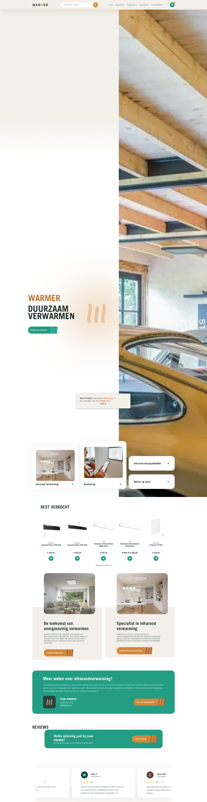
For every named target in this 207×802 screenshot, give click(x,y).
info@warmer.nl (104, 401)
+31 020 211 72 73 (66, 702)
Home (111, 5)
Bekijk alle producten (39, 330)
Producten (119, 5)
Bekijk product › (109, 398)
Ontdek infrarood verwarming (130, 651)
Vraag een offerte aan (55, 653)
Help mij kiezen (141, 739)
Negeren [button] (103, 404)
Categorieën (131, 5)
